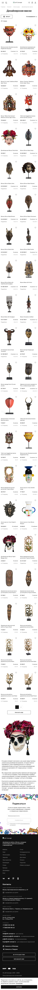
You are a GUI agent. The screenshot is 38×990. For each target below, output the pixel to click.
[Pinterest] (13, 878)
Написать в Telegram (11, 949)
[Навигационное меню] (3, 3)
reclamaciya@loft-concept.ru (11, 936)
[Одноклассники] (18, 878)
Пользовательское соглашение (12, 975)
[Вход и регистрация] (35, 3)
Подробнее (19, 983)
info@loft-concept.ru (9, 933)
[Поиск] (6, 3)
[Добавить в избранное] (16, 25)
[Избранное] (29, 3)
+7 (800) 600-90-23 (9, 927)
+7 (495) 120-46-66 (8, 925)
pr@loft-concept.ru (8, 939)
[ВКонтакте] (4, 878)
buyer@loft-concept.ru (9, 941)
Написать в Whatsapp (11, 946)
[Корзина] (32, 3)
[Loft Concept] (19, 3)
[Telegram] (8, 878)
